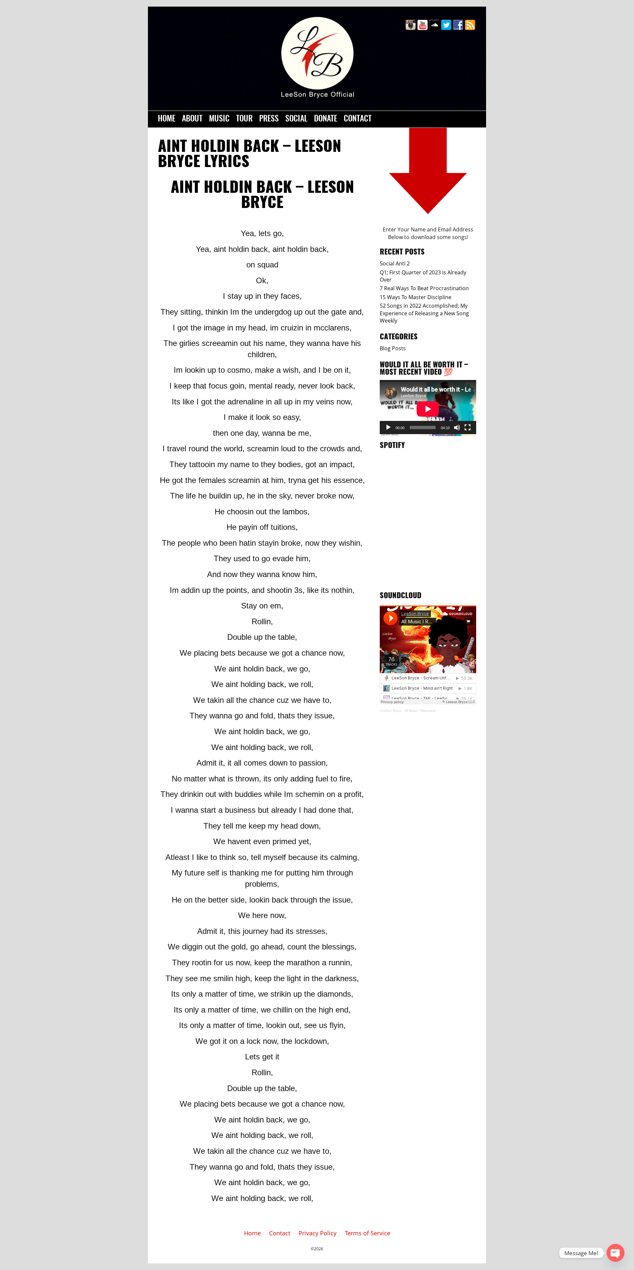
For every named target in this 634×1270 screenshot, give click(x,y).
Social (296, 119)
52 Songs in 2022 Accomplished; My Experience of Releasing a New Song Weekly (424, 313)
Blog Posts (393, 348)
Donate (325, 119)
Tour (244, 119)
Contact (357, 119)
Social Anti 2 (395, 263)
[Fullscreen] (467, 427)
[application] (428, 407)
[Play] (388, 427)
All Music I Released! (420, 710)
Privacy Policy (317, 1233)
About (192, 119)
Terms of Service (367, 1233)
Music (219, 119)
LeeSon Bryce (391, 710)
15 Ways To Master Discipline (415, 297)
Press (269, 119)
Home (166, 119)
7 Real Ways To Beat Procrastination (424, 288)
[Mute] (457, 427)
